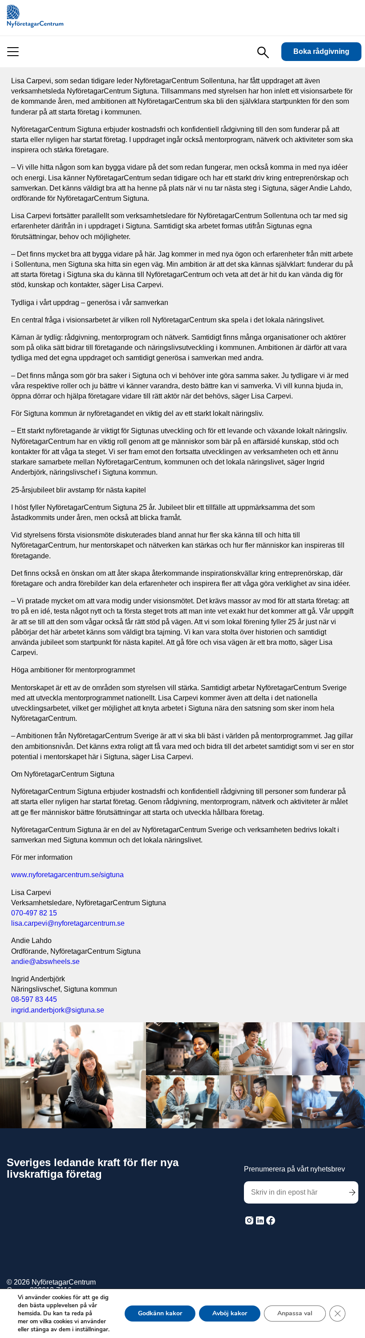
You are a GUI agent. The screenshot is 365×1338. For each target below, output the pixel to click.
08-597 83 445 (34, 999)
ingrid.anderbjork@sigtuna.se (57, 1010)
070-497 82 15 (34, 913)
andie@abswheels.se (45, 961)
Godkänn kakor (160, 1313)
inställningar (91, 1330)
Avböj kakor (229, 1313)
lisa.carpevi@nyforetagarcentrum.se (68, 923)
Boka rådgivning (321, 51)
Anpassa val (294, 1313)
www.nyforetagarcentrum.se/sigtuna (67, 874)
